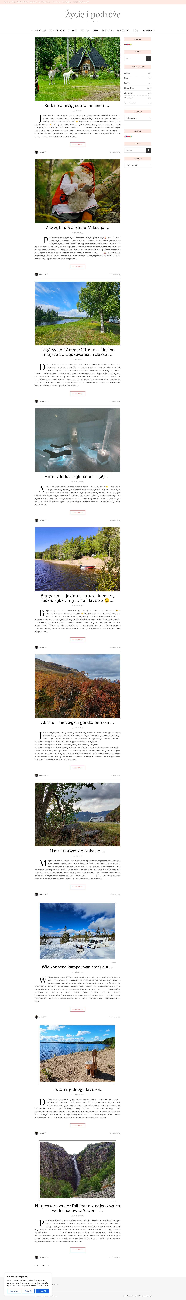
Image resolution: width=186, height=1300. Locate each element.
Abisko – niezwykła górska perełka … (77, 722)
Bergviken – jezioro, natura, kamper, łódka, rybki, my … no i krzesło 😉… (78, 598)
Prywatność (84, 2)
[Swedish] (131, 44)
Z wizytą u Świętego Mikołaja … (77, 228)
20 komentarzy (114, 401)
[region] (28, 1284)
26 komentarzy (114, 1017)
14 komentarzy (115, 647)
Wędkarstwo (56, 2)
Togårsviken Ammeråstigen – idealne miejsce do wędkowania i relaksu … (78, 352)
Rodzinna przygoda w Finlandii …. (77, 105)
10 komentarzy (114, 274)
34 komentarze (115, 1257)
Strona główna (10, 2)
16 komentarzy (115, 520)
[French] (127, 44)
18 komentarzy (115, 152)
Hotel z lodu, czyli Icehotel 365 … (78, 477)
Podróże (33, 2)
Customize (14, 1291)
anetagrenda (43, 152)
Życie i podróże (93, 14)
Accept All (42, 1291)
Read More (78, 145)
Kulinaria (41, 2)
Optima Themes (52, 1296)
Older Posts (42, 1266)
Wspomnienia (67, 2)
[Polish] (129, 44)
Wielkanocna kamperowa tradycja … (77, 967)
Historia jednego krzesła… (77, 1089)
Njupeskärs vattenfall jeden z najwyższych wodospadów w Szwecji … (77, 1208)
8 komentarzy (115, 894)
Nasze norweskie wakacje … (77, 851)
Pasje (48, 2)
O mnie (75, 2)
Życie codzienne (23, 2)
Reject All (28, 1291)
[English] (125, 44)
